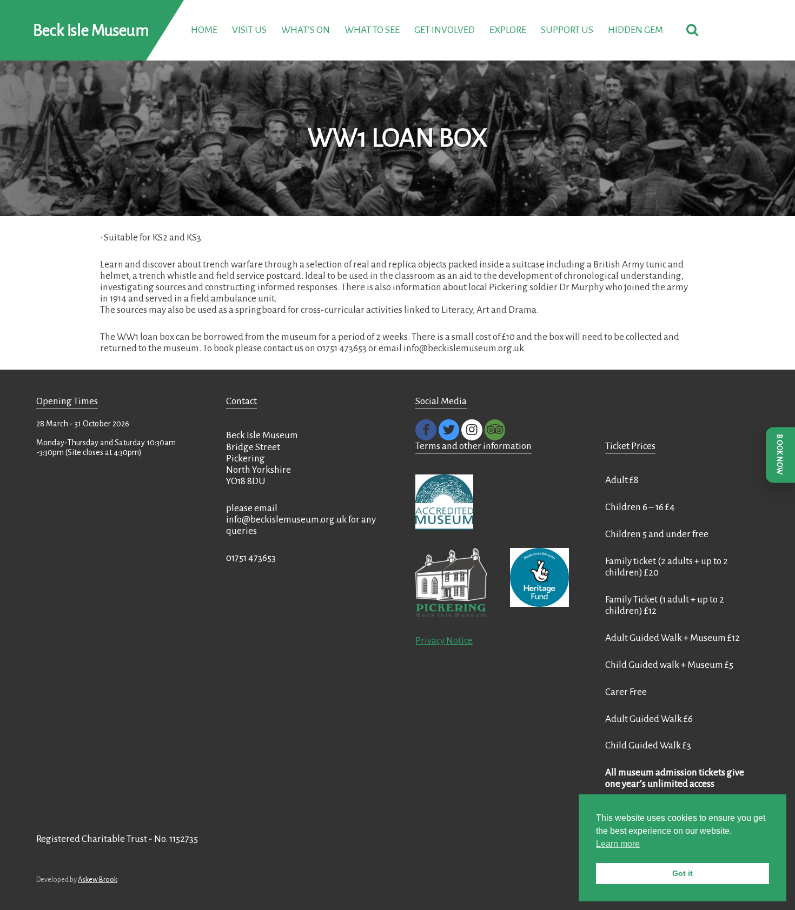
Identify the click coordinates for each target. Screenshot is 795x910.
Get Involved (444, 30)
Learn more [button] (618, 843)
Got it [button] (682, 873)
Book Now (780, 454)
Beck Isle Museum (91, 30)
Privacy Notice (444, 640)
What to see (372, 30)
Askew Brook (97, 879)
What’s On (305, 30)
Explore (507, 30)
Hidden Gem (635, 30)
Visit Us (249, 30)
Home (204, 30)
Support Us (567, 30)
